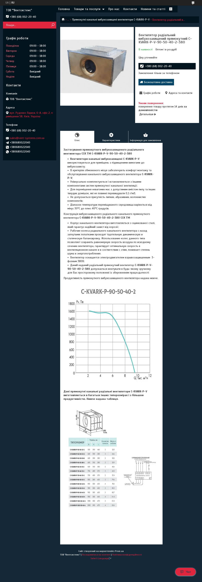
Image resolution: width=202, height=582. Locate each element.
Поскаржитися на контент (96, 554)
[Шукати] (52, 25)
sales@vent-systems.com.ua (27, 138)
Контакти (130, 9)
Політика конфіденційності (127, 554)
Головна (64, 9)
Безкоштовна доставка (158, 82)
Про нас (113, 9)
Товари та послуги (87, 9)
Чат (188, 571)
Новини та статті (153, 9)
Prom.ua (119, 551)
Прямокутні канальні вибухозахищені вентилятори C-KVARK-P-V (111, 19)
